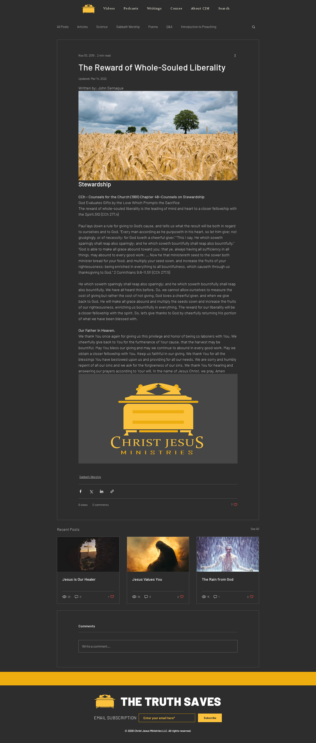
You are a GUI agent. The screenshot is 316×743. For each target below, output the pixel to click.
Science (102, 27)
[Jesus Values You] (158, 554)
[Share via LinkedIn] (102, 491)
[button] (109, 8)
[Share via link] (112, 491)
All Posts (63, 27)
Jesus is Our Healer (79, 579)
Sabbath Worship (128, 27)
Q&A (169, 27)
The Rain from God (217, 579)
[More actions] (235, 55)
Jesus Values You (147, 579)
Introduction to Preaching (198, 27)
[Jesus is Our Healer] (88, 554)
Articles (82, 27)
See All (255, 529)
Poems (153, 27)
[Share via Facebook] (80, 491)
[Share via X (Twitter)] (91, 491)
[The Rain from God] (228, 554)
